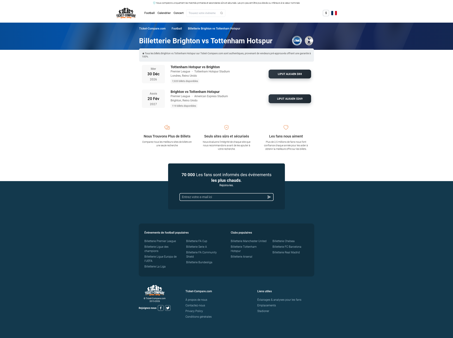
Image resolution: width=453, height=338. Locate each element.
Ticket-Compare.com (152, 28)
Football (149, 13)
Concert (179, 13)
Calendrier (164, 13)
